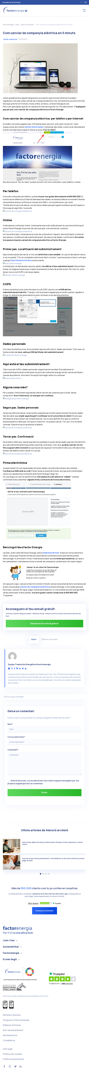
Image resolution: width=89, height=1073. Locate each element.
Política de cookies (12, 1054)
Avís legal (7, 1048)
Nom (10, 724)
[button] (40, 873)
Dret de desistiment (13, 1030)
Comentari (13, 749)
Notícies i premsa (11, 1015)
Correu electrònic (16, 737)
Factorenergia (11, 952)
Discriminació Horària (21, 260)
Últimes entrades (49, 639)
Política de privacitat (13, 1059)
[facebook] (14, 668)
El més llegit (10, 959)
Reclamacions (10, 1035)
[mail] (9, 668)
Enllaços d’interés (12, 1025)
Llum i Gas (9, 940)
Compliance (9, 1040)
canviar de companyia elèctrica (35, 586)
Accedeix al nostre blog (11, 2)
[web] (12, 668)
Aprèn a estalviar (10, 39)
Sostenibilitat (11, 946)
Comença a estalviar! (45, 911)
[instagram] (17, 668)
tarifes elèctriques (34, 127)
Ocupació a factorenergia (16, 1020)
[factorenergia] (14, 10)
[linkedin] (20, 668)
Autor (34, 639)
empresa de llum (51, 552)
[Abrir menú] (84, 11)
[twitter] (23, 668)
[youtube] (25, 668)
